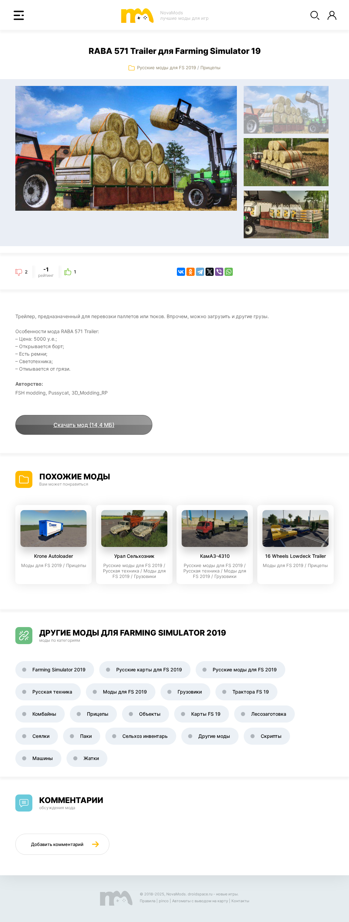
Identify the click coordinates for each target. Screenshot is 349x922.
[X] (210, 272)
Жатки (91, 758)
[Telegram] (200, 272)
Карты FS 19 (206, 714)
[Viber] (219, 272)
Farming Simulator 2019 (59, 669)
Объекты (150, 714)
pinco (164, 900)
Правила (147, 900)
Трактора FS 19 (250, 692)
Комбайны (44, 714)
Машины (42, 758)
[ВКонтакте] (181, 272)
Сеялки (40, 736)
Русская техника (52, 692)
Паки (86, 736)
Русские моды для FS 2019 (166, 67)
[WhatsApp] (229, 272)
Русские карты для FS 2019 (149, 669)
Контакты (240, 900)
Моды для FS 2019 (125, 692)
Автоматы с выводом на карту (200, 900)
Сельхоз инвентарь (145, 736)
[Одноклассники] (190, 272)
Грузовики (190, 692)
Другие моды (214, 736)
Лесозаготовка (268, 714)
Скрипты (271, 736)
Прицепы (210, 67)
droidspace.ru (200, 894)
